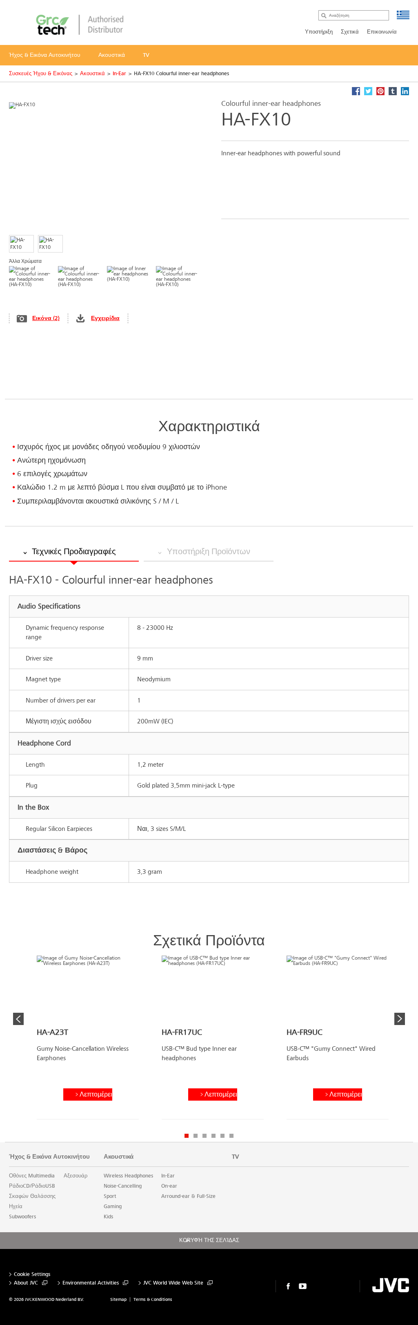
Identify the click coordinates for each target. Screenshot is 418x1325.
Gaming (113, 1206)
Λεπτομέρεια (96, 1094)
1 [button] (187, 1136)
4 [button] (213, 1136)
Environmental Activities (90, 1283)
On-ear (169, 1186)
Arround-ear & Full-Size (188, 1196)
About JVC (26, 1283)
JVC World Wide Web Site (173, 1283)
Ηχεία (15, 1206)
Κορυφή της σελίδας (209, 1240)
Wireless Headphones (128, 1176)
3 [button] (204, 1136)
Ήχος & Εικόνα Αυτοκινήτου (49, 1156)
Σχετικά (350, 32)
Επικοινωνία (382, 32)
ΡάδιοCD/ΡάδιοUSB (32, 1186)
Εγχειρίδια (105, 318)
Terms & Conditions (152, 1299)
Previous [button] (18, 1019)
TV (235, 1156)
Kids (108, 1216)
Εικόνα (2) (46, 318)
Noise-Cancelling (123, 1186)
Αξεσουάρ (75, 1176)
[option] (87, 1041)
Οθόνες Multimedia (32, 1176)
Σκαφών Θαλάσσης (32, 1196)
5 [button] (222, 1136)
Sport (110, 1196)
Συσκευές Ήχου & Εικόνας (40, 73)
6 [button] (231, 1136)
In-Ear (119, 73)
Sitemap (118, 1299)
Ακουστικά (92, 73)
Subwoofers (22, 1216)
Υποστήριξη (319, 32)
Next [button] (399, 1019)
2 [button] (195, 1136)
